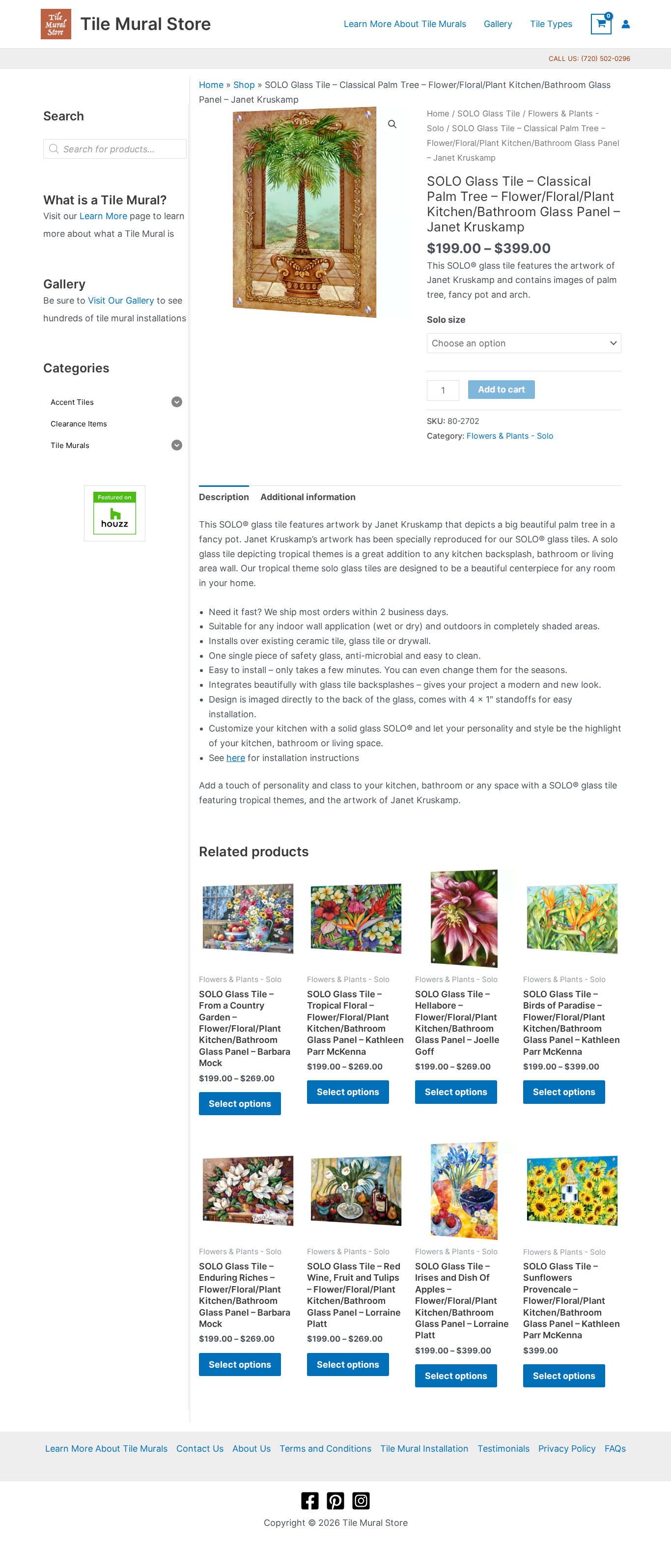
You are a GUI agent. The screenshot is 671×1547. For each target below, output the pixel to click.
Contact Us (200, 1448)
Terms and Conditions (325, 1448)
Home (211, 85)
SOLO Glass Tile (488, 113)
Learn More (103, 216)
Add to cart (501, 389)
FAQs (615, 1448)
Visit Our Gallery (121, 300)
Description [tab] (224, 497)
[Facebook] (310, 1501)
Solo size (446, 319)
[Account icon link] (625, 24)
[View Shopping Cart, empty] (601, 24)
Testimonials (503, 1448)
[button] (392, 124)
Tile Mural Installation (424, 1448)
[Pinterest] (335, 1501)
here (235, 758)
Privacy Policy (567, 1448)
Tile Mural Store (145, 23)
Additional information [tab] (308, 497)
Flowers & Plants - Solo (510, 436)
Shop (244, 85)
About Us (251, 1448)
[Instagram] (361, 1501)
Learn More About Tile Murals (106, 1448)
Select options (240, 1103)
